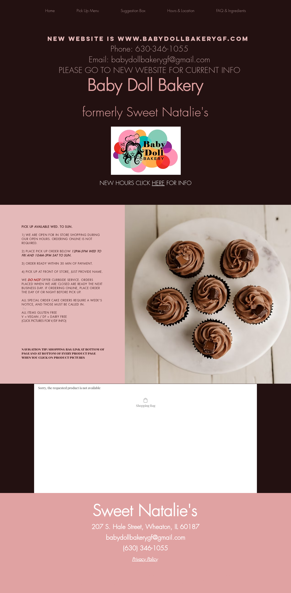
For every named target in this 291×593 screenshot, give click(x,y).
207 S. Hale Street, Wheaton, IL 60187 (145, 526)
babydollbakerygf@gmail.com (145, 537)
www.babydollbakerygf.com (183, 39)
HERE (158, 183)
